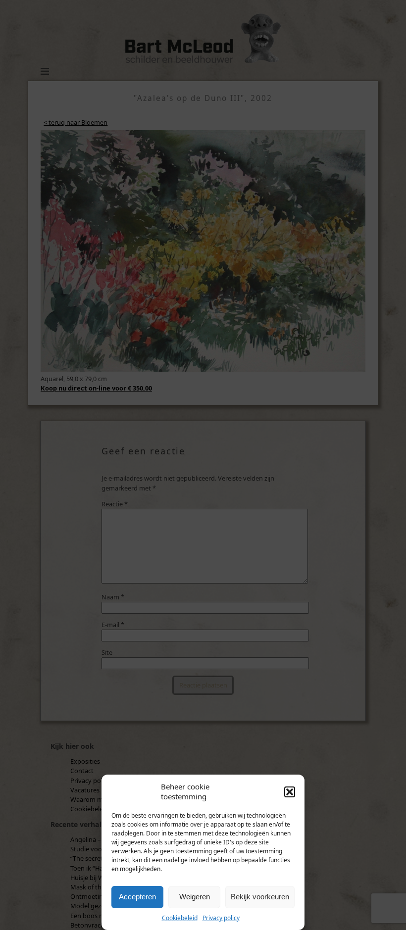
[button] (290, 792)
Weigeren (194, 896)
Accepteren (137, 896)
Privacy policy (221, 918)
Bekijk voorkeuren (260, 896)
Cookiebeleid (180, 918)
